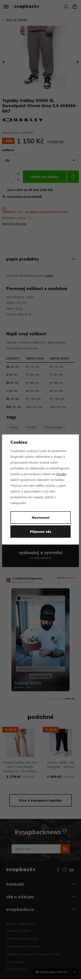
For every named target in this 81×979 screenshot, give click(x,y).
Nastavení (40, 517)
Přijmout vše (40, 531)
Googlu (61, 474)
